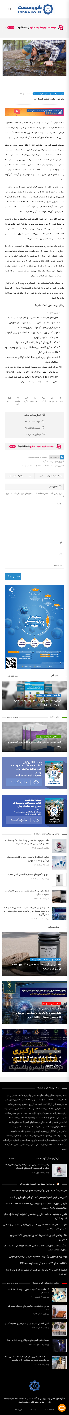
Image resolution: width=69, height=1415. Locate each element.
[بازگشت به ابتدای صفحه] (3, 1412)
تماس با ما (19, 1409)
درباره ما (33, 1409)
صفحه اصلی (49, 1409)
